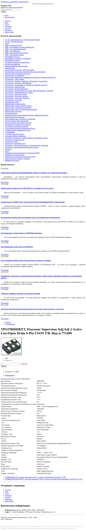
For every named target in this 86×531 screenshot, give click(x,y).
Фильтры (8, 149)
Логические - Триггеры (13, 100)
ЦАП (7, 151)
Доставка (8, 26)
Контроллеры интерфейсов (14, 75)
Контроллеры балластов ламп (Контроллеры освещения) (25, 72)
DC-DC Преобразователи (14, 41)
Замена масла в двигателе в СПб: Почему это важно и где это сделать (27, 188)
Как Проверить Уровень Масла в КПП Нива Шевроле (21, 233)
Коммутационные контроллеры (16, 66)
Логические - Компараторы (15, 87)
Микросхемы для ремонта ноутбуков (18, 108)
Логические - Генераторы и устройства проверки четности (26, 85)
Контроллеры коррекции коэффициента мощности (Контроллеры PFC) (30, 77)
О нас (7, 24)
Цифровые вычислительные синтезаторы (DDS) (22, 153)
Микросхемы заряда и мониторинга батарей (21, 109)
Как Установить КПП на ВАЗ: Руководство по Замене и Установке (26, 260)
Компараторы (10, 68)
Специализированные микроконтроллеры (20, 128)
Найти (3, 11)
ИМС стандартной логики (14, 55)
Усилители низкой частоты (14, 140)
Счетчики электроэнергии (14, 134)
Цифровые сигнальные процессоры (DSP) (20, 157)
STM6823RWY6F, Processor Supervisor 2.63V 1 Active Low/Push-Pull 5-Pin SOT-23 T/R (35, 477)
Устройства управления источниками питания (21, 147)
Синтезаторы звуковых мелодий (16, 126)
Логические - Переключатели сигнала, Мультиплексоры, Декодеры (29, 91)
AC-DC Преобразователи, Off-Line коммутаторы (22, 40)
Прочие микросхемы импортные (17, 121)
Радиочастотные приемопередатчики (18, 123)
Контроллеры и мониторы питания (17, 74)
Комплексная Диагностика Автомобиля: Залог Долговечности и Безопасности (30, 217)
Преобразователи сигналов (14, 117)
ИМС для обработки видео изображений (19, 47)
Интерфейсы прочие (12, 60)
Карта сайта (9, 32)
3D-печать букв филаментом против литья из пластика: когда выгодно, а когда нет (32, 309)
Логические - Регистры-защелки (16, 96)
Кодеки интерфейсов (12, 64)
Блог (6, 23)
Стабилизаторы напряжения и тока (17, 130)
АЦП (7, 43)
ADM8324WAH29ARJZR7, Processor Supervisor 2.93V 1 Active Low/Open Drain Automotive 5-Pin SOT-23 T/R (43, 479)
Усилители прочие (11, 142)
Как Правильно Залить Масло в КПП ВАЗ (17, 247)
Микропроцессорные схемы (15, 104)
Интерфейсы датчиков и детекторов (18, 58)
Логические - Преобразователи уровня (19, 92)
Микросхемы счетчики (13, 111)
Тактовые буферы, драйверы (15, 136)
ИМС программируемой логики (16, 53)
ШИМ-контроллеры (12, 160)
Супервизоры (10, 132)
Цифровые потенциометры (15, 155)
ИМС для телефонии (12, 51)
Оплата (7, 28)
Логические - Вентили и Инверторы (18, 83)
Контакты (8, 30)
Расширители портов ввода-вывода (17, 125)
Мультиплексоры (11, 113)
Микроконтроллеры (12, 102)
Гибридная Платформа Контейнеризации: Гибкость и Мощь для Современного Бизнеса (34, 173)
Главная (8, 21)
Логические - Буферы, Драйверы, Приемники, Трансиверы (26, 81)
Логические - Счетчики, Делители (17, 98)
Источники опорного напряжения (17, 62)
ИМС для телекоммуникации (15, 49)
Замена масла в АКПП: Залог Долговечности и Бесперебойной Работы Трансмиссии (33, 202)
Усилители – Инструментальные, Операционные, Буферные (26, 145)
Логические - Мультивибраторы (16, 89)
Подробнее (5, 182)
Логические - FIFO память (14, 79)
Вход (7, 15)
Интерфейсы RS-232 (12, 57)
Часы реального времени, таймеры (17, 158)
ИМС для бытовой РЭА (13, 45)
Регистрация (9, 17)
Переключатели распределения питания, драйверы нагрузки (26, 115)
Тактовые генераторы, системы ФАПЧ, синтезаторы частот (26, 138)
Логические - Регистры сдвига (16, 94)
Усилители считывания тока (15, 143)
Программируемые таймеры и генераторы (20, 119)
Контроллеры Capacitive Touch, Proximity (19, 70)
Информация (9, 375)
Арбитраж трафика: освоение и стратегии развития (20, 293)
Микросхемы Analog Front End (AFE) (18, 106)
